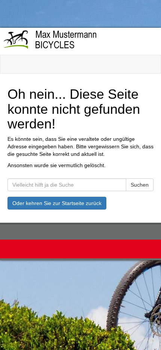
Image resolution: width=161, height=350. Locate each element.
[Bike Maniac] (78, 41)
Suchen (140, 185)
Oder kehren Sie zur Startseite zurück (56, 203)
